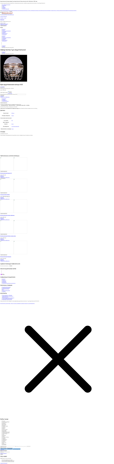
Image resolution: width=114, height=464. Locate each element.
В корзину (2, 95)
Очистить (10, 93)
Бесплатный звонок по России (8, 297)
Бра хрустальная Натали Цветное (7, 215)
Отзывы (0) (4, 100)
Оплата (3, 32)
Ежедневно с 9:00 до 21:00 (7, 299)
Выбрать (28, 446)
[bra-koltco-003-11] (13, 81)
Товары (3, 46)
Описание (4, 98)
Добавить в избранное (4, 97)
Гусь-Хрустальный (15, 126)
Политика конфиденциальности (8, 283)
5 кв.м (12, 115)
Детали (3, 99)
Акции (3, 30)
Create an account (3, 463)
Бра (3, 289)
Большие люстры (5, 288)
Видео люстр (4, 33)
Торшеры (4, 291)
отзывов (2, 86)
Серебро (10, 92)
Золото (10, 91)
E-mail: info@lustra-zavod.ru (7, 298)
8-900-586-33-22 (11, 14)
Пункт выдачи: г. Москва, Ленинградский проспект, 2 (7, 296)
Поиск (11, 11)
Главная (3, 45)
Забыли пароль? (3, 453)
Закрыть (2, 449)
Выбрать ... (2, 176)
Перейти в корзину (4, 23)
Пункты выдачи (5, 101)
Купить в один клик (4, 102)
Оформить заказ (3, 24)
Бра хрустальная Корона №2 (6, 173)
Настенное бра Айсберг (5, 194)
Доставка (4, 31)
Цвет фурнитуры (4, 92)
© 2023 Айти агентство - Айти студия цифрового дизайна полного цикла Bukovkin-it (17, 303)
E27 (12, 120)
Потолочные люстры (6, 287)
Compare (2, 96)
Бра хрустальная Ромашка (5, 256)
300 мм (12, 113)
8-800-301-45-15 (7, 12)
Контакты (4, 34)
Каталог (4, 29)
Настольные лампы (6, 290)
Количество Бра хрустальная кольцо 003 (8, 94)
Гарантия (4, 281)
